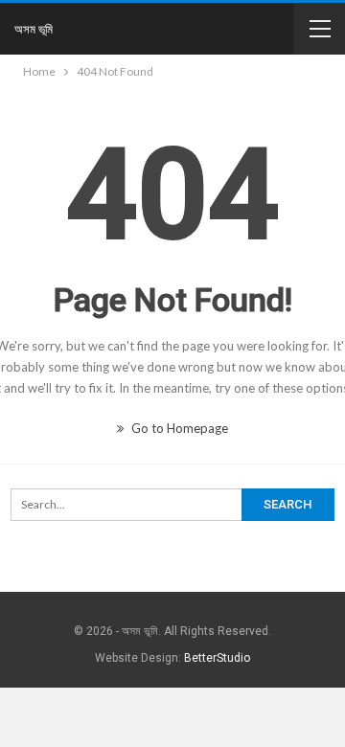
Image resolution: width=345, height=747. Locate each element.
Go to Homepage (178, 428)
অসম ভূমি (33, 28)
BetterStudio (217, 658)
